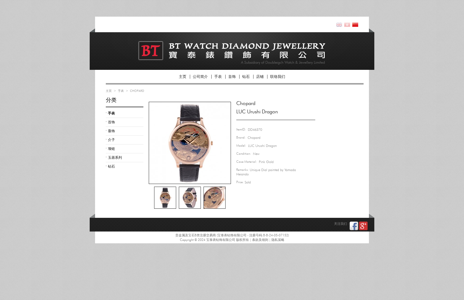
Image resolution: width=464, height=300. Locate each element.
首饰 (232, 76)
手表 (218, 76)
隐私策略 (277, 240)
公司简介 (200, 76)
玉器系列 (115, 157)
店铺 (260, 76)
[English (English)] (339, 25)
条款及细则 (260, 240)
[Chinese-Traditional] (347, 25)
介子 (111, 140)
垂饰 (111, 131)
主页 (182, 76)
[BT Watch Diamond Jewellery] (174, 49)
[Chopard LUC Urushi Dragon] (165, 198)
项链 (111, 148)
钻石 (246, 76)
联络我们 (277, 76)
